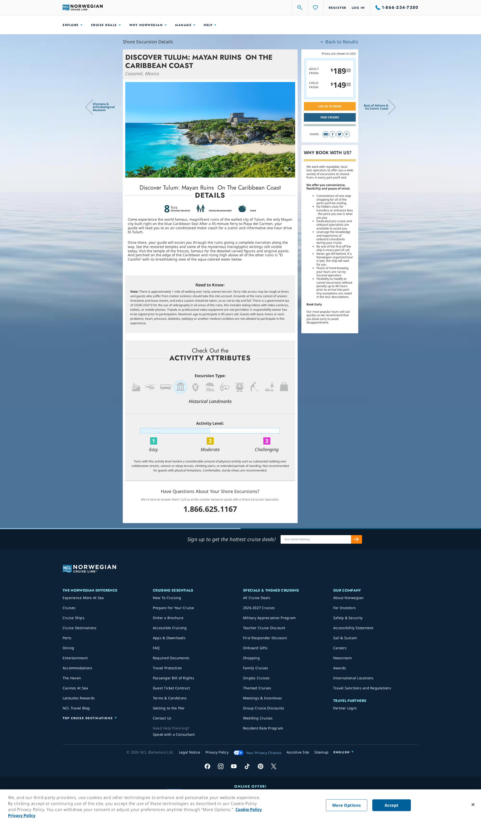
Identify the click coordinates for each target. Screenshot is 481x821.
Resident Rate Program (263, 728)
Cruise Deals (104, 25)
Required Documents (171, 657)
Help (208, 25)
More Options (346, 805)
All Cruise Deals (256, 597)
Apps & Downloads (169, 637)
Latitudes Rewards (79, 698)
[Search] (300, 7)
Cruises (69, 607)
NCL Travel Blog (76, 708)
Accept (392, 805)
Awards (339, 668)
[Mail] (325, 134)
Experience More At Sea (83, 597)
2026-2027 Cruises (259, 607)
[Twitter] (339, 134)
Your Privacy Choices (264, 752)
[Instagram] (220, 766)
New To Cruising (167, 597)
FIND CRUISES (329, 117)
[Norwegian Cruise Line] (83, 8)
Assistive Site (298, 752)
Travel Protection (167, 668)
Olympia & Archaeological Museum (104, 107)
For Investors (344, 607)
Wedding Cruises (258, 718)
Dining (68, 647)
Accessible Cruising (170, 627)
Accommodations (77, 668)
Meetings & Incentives (262, 698)
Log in (358, 8)
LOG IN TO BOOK (329, 106)
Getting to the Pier (169, 708)
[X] (274, 766)
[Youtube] (234, 766)
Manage (183, 25)
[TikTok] (247, 766)
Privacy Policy (21, 815)
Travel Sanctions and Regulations (362, 688)
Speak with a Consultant (174, 734)
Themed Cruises (257, 688)
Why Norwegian (146, 25)
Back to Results (341, 41)
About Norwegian (348, 597)
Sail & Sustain (345, 637)
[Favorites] (315, 7)
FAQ (156, 647)
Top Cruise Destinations (88, 718)
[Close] (472, 804)
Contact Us (162, 718)
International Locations (353, 678)
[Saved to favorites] (288, 171)
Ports (67, 637)
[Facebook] (332, 134)
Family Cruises (255, 668)
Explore (71, 25)
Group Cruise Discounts (263, 708)
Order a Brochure (168, 617)
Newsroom (342, 657)
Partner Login (345, 708)
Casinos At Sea (75, 688)
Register (337, 8)
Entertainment (75, 657)
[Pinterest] (346, 134)
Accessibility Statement (353, 627)
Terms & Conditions (170, 698)
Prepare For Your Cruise (173, 607)
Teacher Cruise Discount (264, 627)
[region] (240, 805)
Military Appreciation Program (269, 617)
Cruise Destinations (80, 627)
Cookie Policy (248, 809)
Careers (340, 647)
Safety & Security (348, 617)
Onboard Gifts (255, 647)
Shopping (251, 657)
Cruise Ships (73, 617)
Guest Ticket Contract (171, 688)
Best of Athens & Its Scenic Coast (376, 107)
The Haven (72, 678)
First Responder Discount (265, 637)
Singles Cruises (256, 678)
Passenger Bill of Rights (173, 678)
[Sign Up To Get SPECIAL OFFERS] (356, 539)
